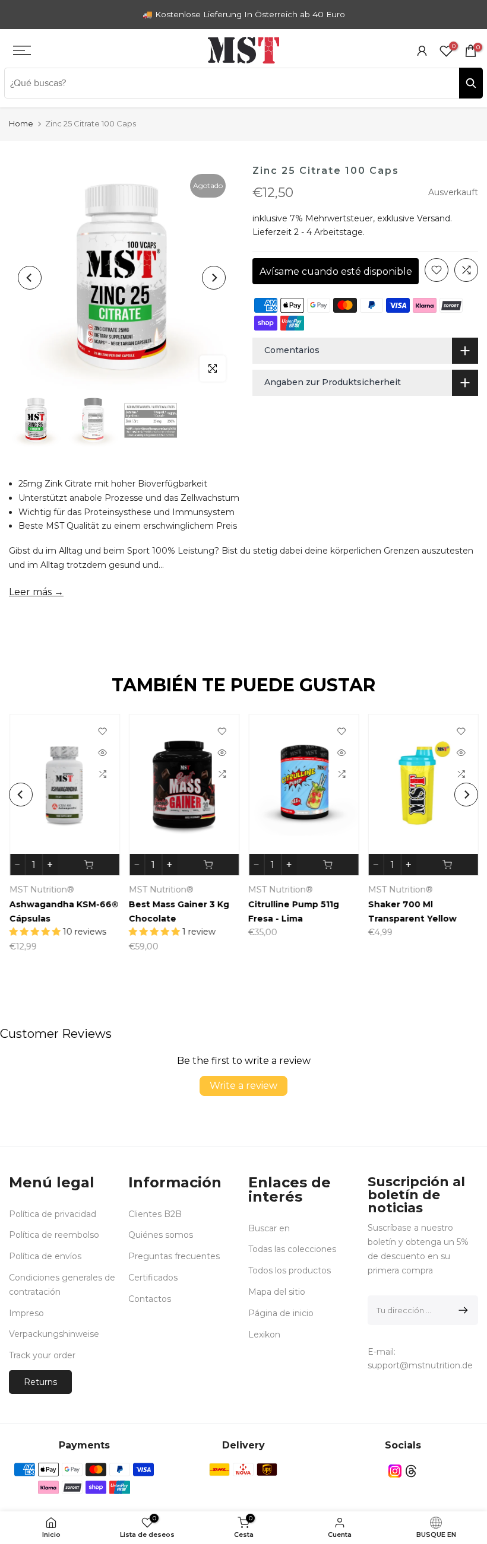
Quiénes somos (160, 1235)
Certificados (153, 1277)
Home (21, 123)
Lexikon (264, 1334)
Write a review (243, 1085)
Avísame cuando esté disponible (336, 271)
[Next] (214, 278)
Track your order (42, 1355)
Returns (40, 1382)
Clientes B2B (155, 1214)
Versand (433, 218)
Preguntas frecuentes (174, 1256)
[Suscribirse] (461, 1310)
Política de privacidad (52, 1214)
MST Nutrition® (41, 889)
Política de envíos (45, 1256)
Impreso (26, 1313)
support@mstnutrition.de (420, 1365)
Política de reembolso (54, 1235)
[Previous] (30, 278)
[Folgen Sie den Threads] (411, 1471)
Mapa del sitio (276, 1291)
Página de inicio (281, 1313)
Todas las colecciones (292, 1249)
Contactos (149, 1299)
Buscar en (269, 1228)
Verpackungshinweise (54, 1334)
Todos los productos (289, 1270)
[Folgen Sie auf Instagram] (394, 1471)
